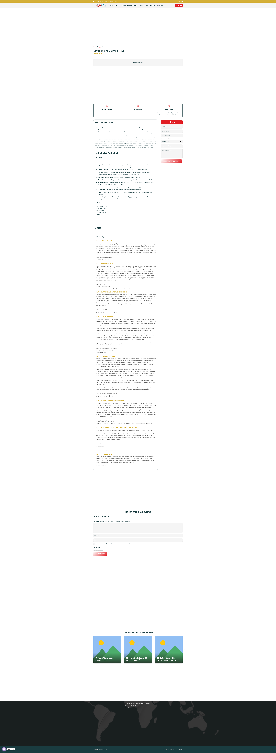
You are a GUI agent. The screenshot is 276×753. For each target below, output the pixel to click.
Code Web (180, 749)
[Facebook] (179, 1)
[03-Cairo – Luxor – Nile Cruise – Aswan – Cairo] (169, 649)
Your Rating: (96, 547)
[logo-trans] (100, 5)
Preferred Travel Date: (166, 139)
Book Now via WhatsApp (171, 161)
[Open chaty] (4, 749)
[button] (126, 5)
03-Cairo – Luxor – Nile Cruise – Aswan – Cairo (166, 659)
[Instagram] (182, 1)
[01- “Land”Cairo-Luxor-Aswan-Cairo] (107, 649)
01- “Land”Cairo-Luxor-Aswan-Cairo (104, 659)
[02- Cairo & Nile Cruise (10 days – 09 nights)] (138, 649)
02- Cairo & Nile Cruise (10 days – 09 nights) (136, 659)
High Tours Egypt (102, 749)
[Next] (185, 650)
